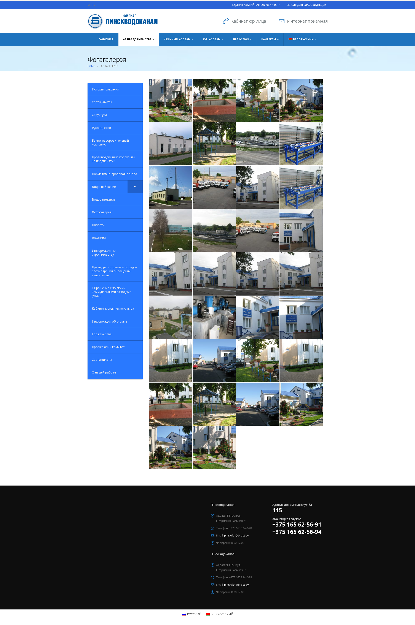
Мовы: (92, 4)
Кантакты (268, 39)
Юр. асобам (211, 39)
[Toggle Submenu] (135, 186)
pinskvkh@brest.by (236, 535)
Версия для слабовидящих (306, 5)
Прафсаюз (241, 39)
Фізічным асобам (177, 39)
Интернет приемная (307, 21)
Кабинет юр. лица (248, 21)
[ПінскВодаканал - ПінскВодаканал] (115, 21)
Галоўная (106, 39)
